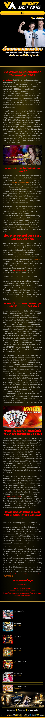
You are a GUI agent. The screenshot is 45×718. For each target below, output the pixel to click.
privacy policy (33, 710)
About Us (21, 710)
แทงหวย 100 (18, 636)
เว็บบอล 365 (18, 674)
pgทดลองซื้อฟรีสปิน (20, 686)
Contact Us (11, 710)
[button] (23, 13)
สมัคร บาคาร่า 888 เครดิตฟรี (20, 182)
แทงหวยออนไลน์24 (20, 661)
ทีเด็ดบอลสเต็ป (18, 624)
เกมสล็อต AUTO (22, 585)
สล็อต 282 (17, 649)
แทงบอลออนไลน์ (19, 611)
